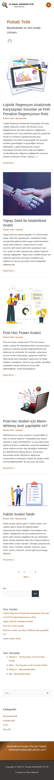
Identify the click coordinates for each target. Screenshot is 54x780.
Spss (5, 729)
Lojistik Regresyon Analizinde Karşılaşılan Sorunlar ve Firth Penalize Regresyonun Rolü (27, 109)
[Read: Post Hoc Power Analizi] (27, 304)
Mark (11, 665)
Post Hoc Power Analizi (22, 333)
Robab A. (13, 657)
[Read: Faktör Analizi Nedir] (27, 493)
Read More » (9, 162)
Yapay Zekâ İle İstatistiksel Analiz (18, 621)
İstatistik (19, 230)
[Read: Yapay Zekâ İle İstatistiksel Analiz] (27, 194)
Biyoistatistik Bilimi (27, 669)
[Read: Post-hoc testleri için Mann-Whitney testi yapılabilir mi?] (27, 400)
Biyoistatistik (21, 118)
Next (27, 577)
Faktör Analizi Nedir (19, 514)
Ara (4, 588)
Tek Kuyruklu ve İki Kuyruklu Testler (31, 665)
